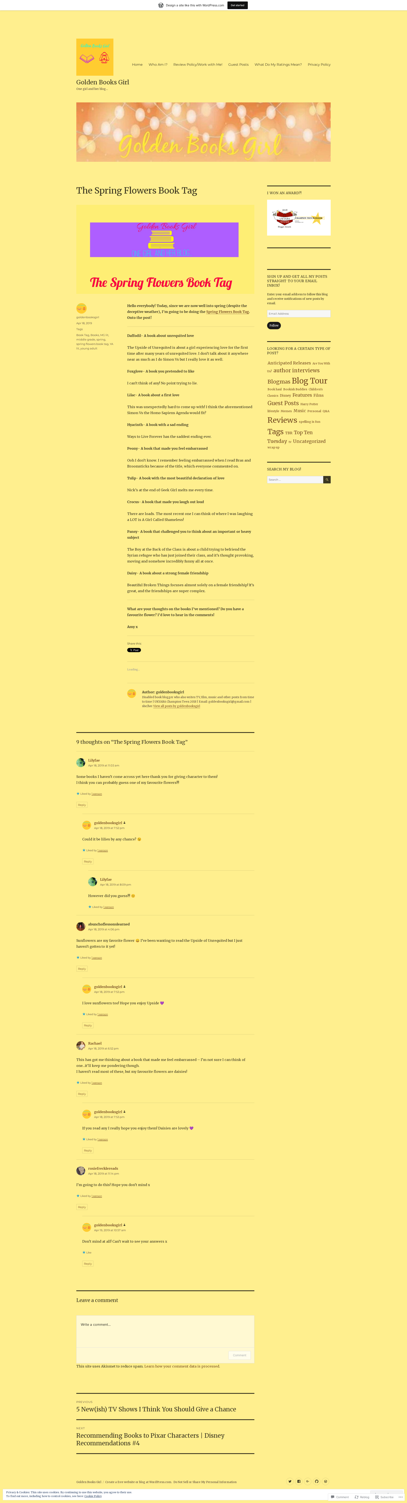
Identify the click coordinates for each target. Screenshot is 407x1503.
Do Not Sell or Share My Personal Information (205, 1482)
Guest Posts (238, 65)
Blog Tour (310, 381)
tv (290, 442)
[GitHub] (316, 1481)
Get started (237, 5)
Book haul (275, 389)
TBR (288, 433)
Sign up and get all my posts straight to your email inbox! (297, 280)
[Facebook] (298, 1481)
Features (302, 395)
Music (299, 410)
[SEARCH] (327, 479)
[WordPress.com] (325, 1481)
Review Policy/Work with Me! (197, 65)
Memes (286, 411)
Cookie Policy (93, 1496)
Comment (239, 1355)
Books (95, 335)
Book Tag (82, 335)
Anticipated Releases (289, 363)
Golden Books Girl (102, 82)
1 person (97, 793)
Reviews (282, 420)
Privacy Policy (319, 65)
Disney (285, 396)
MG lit (104, 335)
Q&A (326, 411)
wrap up (273, 447)
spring (100, 339)
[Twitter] (290, 1481)
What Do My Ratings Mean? (278, 65)
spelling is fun (309, 422)
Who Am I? (158, 65)
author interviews (296, 370)
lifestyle (273, 411)
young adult (88, 348)
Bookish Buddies (295, 389)
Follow (274, 325)
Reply (82, 805)
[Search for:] (295, 479)
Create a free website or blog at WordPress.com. (138, 1482)
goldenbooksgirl (87, 317)
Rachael (95, 1043)
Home (137, 65)
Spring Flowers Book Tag (227, 312)
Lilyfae (94, 760)
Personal (314, 411)
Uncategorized (309, 441)
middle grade (85, 339)
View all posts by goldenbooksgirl (176, 706)
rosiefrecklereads (103, 1168)
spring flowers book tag (92, 344)
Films (319, 395)
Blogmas (279, 381)
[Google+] (307, 1481)
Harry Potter (309, 404)
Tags (79, 329)
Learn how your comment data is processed (181, 1366)
